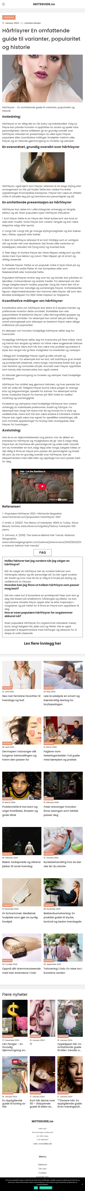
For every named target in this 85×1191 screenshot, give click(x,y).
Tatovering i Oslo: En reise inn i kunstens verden (63, 970)
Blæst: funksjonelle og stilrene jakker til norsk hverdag (21, 864)
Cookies (42, 1172)
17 (31, 1044)
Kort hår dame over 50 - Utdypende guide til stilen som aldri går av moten (42, 1103)
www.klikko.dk (45, 1143)
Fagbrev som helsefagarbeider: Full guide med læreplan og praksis (62, 756)
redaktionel (9, 17)
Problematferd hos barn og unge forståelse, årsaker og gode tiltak (20, 811)
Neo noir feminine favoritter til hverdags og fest (21, 698)
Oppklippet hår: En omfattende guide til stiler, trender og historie (69, 1047)
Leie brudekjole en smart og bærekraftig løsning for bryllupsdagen (62, 700)
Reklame (42, 1164)
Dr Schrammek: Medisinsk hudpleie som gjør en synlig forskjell (20, 917)
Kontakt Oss (42, 1177)
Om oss (42, 1168)
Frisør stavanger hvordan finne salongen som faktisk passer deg (61, 811)
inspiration (7, 688)
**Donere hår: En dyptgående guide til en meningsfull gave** (69, 1103)
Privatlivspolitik (46, 1188)
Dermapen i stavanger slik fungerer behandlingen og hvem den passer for (19, 756)
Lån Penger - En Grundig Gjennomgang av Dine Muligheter (13, 1047)
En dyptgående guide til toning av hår (13, 1103)
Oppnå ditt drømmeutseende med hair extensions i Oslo (21, 970)
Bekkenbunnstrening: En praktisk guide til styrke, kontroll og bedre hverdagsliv (63, 917)
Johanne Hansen (32, 23)
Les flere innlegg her (42, 643)
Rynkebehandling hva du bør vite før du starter (62, 864)
